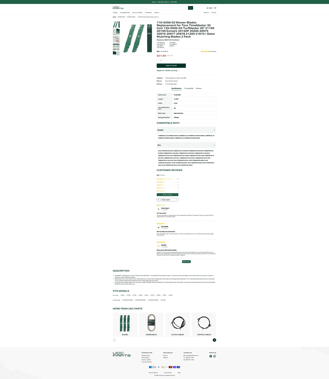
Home (114, 17)
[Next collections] (214, 340)
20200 (122, 295)
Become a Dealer (137, 12)
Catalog (115, 12)
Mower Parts (121, 17)
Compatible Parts (125, 12)
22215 (146, 295)
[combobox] (157, 8)
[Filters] (158, 199)
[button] (215, 8)
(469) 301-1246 (190, 357)
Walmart (165, 357)
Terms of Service (153, 372)
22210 (152, 295)
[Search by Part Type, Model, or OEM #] (190, 8)
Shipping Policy (146, 355)
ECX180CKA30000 (153, 300)
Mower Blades (131, 17)
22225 (140, 295)
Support (156, 12)
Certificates (148, 12)
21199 (128, 295)
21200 (134, 295)
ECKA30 (163, 300)
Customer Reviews (147, 362)
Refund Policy (145, 357)
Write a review (167, 194)
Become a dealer (146, 359)
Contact (213, 12)
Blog (179, 372)
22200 (158, 295)
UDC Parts (161, 375)
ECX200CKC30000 (140, 300)
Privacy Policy (168, 372)
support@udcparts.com (192, 355)
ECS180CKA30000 (128, 300)
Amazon (165, 355)
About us (206, 12)
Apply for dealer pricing (167, 70)
